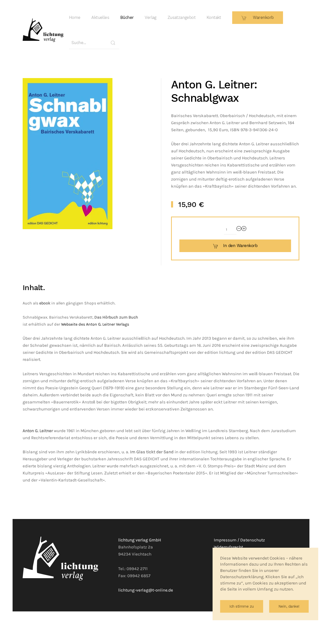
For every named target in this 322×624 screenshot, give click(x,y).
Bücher (127, 17)
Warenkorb (263, 17)
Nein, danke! (288, 606)
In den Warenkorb (240, 245)
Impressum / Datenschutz (239, 540)
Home (74, 17)
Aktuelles (100, 17)
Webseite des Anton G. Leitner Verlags (95, 324)
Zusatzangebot (181, 17)
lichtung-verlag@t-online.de (145, 590)
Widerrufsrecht (228, 547)
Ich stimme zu (241, 606)
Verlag (150, 17)
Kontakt (214, 17)
